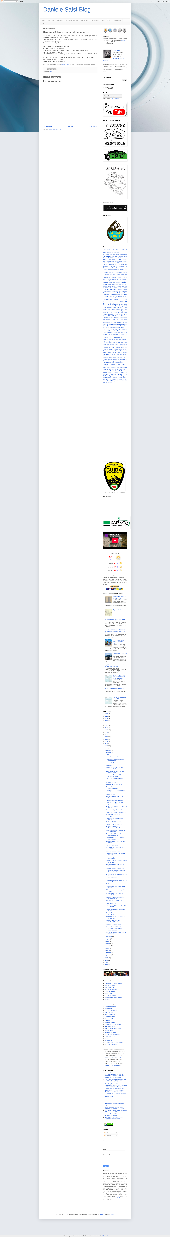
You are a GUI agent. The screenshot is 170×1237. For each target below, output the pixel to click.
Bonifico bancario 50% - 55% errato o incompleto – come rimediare (115, 620)
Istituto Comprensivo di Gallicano (113, 997)
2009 (106, 960)
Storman (101, 1214)
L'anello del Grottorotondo (120, 653)
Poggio (104, 344)
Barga (125, 256)
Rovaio (110, 359)
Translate (116, 98)
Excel (115, 289)
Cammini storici (107, 261)
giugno (108, 943)
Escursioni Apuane (110, 1022)
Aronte (107, 254)
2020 (106, 727)
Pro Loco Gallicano (110, 993)
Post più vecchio (92, 126)
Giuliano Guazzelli (115, 306)
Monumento (112, 327)
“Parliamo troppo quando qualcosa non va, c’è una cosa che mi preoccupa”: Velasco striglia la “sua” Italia (115, 1080)
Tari (114, 371)
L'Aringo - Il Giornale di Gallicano (113, 983)
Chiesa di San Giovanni (113, 269)
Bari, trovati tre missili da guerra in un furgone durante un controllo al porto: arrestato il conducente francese (114, 1090)
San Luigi (111, 361)
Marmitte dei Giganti (122, 319)
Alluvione (118, 249)
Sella (104, 366)
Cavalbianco (112, 267)
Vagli (110, 376)
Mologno (125, 322)
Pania (105, 334)
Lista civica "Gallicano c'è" (112, 316)
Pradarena (113, 346)
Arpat (111, 254)
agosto (108, 939)
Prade (118, 346)
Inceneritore (106, 311)
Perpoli (110, 337)
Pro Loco (112, 347)
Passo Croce (106, 336)
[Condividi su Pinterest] (55, 69)
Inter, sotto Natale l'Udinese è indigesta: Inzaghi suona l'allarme (115, 1114)
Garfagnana (84, 20)
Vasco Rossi (118, 376)
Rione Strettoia (123, 354)
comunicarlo (117, 1198)
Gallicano (60, 20)
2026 (106, 714)
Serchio (122, 366)
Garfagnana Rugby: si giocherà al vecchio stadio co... (115, 898)
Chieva (120, 272)
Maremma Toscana (111, 319)
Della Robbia (116, 282)
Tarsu (116, 371)
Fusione (105, 302)
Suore (120, 369)
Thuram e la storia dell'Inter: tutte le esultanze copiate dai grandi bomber (114, 1107)
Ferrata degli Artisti (122, 291)
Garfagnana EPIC (109, 1008)
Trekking (120, 374)
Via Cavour (119, 377)
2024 (106, 718)
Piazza (104, 339)
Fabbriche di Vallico (122, 289)
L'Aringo (44, 23)
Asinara (118, 254)
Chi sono (51, 20)
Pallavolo (125, 331)
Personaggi (117, 337)
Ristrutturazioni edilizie (109, 356)
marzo (108, 950)
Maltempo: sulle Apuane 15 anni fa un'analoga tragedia (115, 775)
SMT (125, 367)
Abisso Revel (110, 249)
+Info (103, 1236)
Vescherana (109, 377)
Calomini (124, 259)
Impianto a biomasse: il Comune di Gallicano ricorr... (115, 831)
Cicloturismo (106, 274)
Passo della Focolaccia (115, 336)
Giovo (125, 304)
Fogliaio (120, 296)
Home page (70, 126)
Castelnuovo (114, 266)
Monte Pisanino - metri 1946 (113, 926)
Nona (112, 329)
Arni (104, 254)
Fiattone (117, 294)
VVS (126, 381)
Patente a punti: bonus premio (114, 824)
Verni (104, 377)
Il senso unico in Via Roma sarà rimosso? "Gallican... (114, 768)
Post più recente (48, 126)
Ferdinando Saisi (113, 291)
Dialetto (109, 284)
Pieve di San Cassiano (121, 339)
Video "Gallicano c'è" (110, 987)
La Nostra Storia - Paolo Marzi (113, 1028)
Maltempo (116, 317)
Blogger (113, 1214)
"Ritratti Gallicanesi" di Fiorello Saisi (115, 901)
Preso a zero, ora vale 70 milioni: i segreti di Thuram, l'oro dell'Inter (116, 1111)
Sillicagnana (113, 367)
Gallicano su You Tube (111, 989)
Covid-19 (108, 281)
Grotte (125, 307)
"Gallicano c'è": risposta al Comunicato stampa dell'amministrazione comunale (115, 630)
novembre (109, 752)
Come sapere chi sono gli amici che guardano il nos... (115, 771)
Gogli (122, 306)
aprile (108, 948)
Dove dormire (117, 20)
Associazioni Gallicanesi (110, 256)
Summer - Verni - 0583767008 (113, 1065)
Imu (125, 309)
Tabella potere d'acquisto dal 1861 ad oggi (119, 597)
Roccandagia (112, 357)
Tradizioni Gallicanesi (120, 372)
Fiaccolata (112, 294)
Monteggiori (106, 327)
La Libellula (108, 1020)
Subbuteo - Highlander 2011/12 (114, 784)
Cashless (124, 264)
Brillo (110, 259)
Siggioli (104, 367)
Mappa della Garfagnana (119, 610)
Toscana (110, 372)
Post (106, 1132)
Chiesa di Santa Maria (112, 272)
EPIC (110, 287)
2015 (106, 739)
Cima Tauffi (112, 274)
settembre (109, 936)
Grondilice (109, 307)
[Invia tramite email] (48, 69)
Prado (121, 346)
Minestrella (116, 321)
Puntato (105, 349)
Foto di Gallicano (107, 299)
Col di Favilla (110, 276)
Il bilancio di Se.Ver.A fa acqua (114, 924)
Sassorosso (115, 362)
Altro (104, 252)
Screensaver (112, 364)
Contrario (119, 277)
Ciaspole (125, 272)
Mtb (120, 327)
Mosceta (117, 327)
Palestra (105, 331)
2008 (106, 962)
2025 (106, 716)
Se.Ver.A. (124, 364)
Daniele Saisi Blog (67, 9)
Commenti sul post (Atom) (55, 129)
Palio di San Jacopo (72, 20)
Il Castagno (109, 765)
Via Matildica (113, 379)
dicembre (109, 750)
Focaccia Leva (113, 296)
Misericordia (106, 322)
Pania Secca (109, 884)
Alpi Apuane (95, 20)
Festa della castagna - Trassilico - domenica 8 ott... (115, 894)
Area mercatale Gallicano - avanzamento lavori (113, 921)
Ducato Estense (112, 286)
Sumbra (116, 369)
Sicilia (125, 366)
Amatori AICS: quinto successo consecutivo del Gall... (114, 787)
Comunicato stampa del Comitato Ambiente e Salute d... (115, 838)
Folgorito (125, 296)
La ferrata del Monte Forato (113, 757)
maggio (108, 946)
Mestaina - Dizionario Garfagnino (115, 868)
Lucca (125, 316)
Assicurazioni (123, 254)
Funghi (125, 299)
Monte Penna (106, 325)
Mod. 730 (113, 322)
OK (107, 1236)
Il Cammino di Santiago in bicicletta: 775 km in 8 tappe (120, 641)
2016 (106, 737)
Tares (111, 371)
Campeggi (115, 262)
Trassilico (106, 374)
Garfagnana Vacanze (110, 1006)
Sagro (118, 359)
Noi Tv (106, 1038)
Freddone (121, 299)
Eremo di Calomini (117, 287)
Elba (126, 286)
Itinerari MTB (106, 20)
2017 (106, 734)
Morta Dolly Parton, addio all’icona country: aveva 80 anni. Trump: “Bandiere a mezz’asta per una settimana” (116, 1085)
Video (104, 381)
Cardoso (105, 264)
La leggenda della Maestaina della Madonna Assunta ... (115, 871)
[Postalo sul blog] (50, 69)
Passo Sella (124, 336)
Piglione (105, 341)
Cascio (120, 264)
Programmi (124, 347)
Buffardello (107, 999)
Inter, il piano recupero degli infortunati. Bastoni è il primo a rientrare (115, 1118)
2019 (106, 730)
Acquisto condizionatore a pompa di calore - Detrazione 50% (114, 665)
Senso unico (109, 366)
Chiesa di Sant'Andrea (113, 271)
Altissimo (120, 251)
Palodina (110, 332)
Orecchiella (124, 329)
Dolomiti (120, 284)
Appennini (116, 252)
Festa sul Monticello (115, 293)
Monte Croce (115, 324)
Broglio (113, 259)
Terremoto (124, 371)
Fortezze (117, 298)
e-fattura (119, 286)
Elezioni (105, 287)
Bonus (125, 257)
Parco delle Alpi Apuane (111, 1010)
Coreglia (114, 279)
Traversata (113, 374)
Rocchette (119, 357)
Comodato (124, 276)
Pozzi (108, 346)
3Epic (104, 249)
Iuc (108, 312)
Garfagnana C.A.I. (109, 1040)
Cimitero (118, 274)
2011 (106, 748)
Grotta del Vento (118, 307)
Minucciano (124, 321)
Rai (104, 350)
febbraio (108, 952)
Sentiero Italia (116, 366)
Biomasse (111, 257)
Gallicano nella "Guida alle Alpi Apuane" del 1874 (114, 803)
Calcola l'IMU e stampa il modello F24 (119, 698)
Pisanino (119, 341)
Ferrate (105, 293)
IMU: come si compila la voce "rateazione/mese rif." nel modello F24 (119, 677)
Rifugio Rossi (119, 351)
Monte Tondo (123, 325)
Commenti (108, 1135)
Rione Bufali (117, 352)
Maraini (121, 317)
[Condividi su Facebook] (54, 69)
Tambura (125, 369)
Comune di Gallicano (109, 277)
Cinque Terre (124, 274)
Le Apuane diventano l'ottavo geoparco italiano (114, 929)
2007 (106, 964)
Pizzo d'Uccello (113, 342)
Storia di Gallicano (108, 369)
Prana (125, 346)
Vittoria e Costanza (111, 763)
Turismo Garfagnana (110, 1032)
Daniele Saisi (118, 50)
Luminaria (105, 317)
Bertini (104, 257)
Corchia (109, 279)
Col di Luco (117, 276)
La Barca (120, 312)
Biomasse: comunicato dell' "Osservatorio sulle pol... (113, 827)
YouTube (105, 382)
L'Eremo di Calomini (111, 878)
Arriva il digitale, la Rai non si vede (115, 810)
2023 (106, 720)
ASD (114, 254)
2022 (106, 723)
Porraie (104, 346)
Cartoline (116, 264)
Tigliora (105, 372)
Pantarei (118, 334)
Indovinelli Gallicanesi (115, 311)
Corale (105, 279)
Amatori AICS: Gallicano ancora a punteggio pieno (115, 760)
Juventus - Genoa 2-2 (112, 782)
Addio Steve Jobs (110, 903)
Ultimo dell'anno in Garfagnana (114, 800)
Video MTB (110, 381)
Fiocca (121, 294)
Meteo (112, 553)
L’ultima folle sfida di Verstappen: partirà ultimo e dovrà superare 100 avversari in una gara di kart (115, 1095)
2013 (106, 743)
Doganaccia (115, 284)
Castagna (105, 266)
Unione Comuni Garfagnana (112, 1034)
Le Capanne (111, 314)
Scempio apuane (109, 1030)
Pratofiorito (105, 347)
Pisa (115, 341)
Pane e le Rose (122, 332)
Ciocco (104, 276)
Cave (121, 267)
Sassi (110, 362)
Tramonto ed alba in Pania (113, 851)
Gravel (104, 307)
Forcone (105, 298)
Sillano (108, 367)
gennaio (108, 955)
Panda (115, 332)
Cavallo (118, 267)
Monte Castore (107, 324)
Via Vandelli (119, 379)
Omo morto (118, 329)
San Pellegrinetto (119, 361)
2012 (106, 746)
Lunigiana (111, 317)
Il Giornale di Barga (110, 1036)
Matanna (105, 321)
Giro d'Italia (106, 306)
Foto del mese (123, 298)
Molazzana (119, 322)
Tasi (120, 371)
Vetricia (114, 377)
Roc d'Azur (120, 356)
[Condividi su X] (52, 69)
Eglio (123, 286)
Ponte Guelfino (118, 344)
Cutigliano (124, 281)
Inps (122, 311)
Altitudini (125, 251)
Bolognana (119, 257)
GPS (125, 306)
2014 (106, 741)
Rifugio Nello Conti (110, 350)
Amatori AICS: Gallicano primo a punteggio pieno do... (114, 834)
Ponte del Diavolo (111, 344)
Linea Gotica (124, 314)
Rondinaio (105, 359)
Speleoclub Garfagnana (111, 1044)
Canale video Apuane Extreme (113, 1024)
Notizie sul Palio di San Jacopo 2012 (116, 812)
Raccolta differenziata (112, 349)
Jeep (110, 312)
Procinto (118, 347)
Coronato (119, 279)
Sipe (118, 367)
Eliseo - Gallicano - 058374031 (113, 1057)
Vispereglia (115, 381)
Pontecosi (124, 344)
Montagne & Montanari (112, 845)
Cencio (125, 267)
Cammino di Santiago (117, 261)
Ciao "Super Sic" (110, 794)
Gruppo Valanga (115, 309)
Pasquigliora (124, 334)
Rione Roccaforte (114, 354)
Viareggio (124, 379)
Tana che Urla (106, 371)
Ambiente (110, 252)
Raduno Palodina (123, 349)
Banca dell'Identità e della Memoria (114, 1042)
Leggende (118, 314)
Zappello (110, 382)
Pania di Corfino (112, 334)
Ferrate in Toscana (110, 1014)
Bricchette (106, 259)
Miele (111, 321)
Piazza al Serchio (111, 339)
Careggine (111, 264)
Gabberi (111, 302)
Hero (122, 309)
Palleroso (105, 332)
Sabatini (114, 359)
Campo (119, 262)
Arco (121, 252)
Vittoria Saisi (121, 381)
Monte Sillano (115, 325)
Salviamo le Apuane (110, 1016)
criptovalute (114, 281)
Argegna (125, 252)
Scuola (118, 364)
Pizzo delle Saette (122, 342)
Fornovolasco (111, 298)
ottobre (108, 755)
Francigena (115, 299)
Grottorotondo (106, 309)
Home (43, 20)
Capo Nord (124, 262)
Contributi (124, 277)
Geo (122, 304)
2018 (106, 732)
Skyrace (121, 367)
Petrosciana (124, 337)
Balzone (121, 256)
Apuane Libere (109, 1018)
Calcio (50, 71)
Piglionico (110, 341)
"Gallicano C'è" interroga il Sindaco (115, 822)
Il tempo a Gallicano (110, 991)
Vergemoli (124, 376)
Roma (125, 357)
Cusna (119, 281)
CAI (116, 259)
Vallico (113, 376)
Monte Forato (123, 324)
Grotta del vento (109, 1012)
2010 (106, 958)
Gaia (116, 302)
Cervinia (105, 269)
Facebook (105, 291)
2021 (106, 725)
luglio (108, 941)
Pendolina (105, 337)
